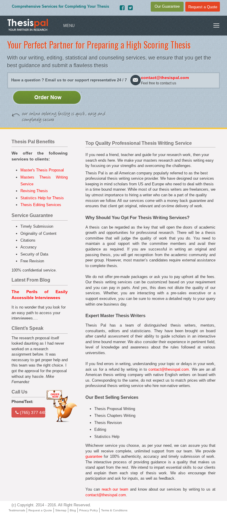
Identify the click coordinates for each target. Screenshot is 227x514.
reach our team (115, 489)
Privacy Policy (88, 510)
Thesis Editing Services (40, 205)
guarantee (93, 456)
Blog (73, 510)
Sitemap (61, 510)
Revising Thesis (34, 191)
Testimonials (17, 510)
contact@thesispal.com (165, 77)
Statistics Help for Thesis (42, 198)
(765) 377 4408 (32, 412)
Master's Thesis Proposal (42, 170)
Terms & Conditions (114, 510)
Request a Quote (40, 510)
